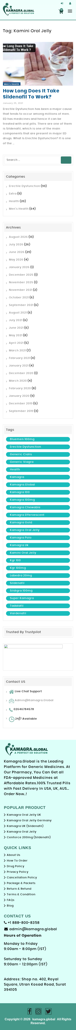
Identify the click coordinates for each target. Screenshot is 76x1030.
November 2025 (21, 282)
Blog (10, 905)
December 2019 (21, 403)
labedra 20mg (21, 575)
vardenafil (18, 613)
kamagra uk (19, 545)
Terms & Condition (21, 894)
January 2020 (19, 396)
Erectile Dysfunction (24, 186)
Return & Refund (19, 889)
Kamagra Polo (21, 537)
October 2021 (19, 297)
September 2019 (21, 411)
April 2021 (16, 343)
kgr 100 (15, 560)
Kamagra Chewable (25, 507)
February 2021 (19, 358)
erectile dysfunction (25, 447)
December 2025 (21, 275)
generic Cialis (21, 454)
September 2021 (21, 305)
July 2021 (15, 320)
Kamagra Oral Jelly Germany (29, 820)
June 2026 (17, 252)
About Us (13, 855)
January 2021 (19, 365)
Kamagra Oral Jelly (25, 530)
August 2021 (18, 312)
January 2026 (19, 267)
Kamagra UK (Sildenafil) (25, 826)
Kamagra (17, 477)
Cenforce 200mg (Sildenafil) (29, 837)
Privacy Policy (17, 872)
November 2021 (20, 290)
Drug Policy (15, 866)
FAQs (10, 900)
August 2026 (18, 237)
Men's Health (11, 84)
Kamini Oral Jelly (23, 552)
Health (14, 201)
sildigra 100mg (21, 590)
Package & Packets (21, 883)
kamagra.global (22, 484)
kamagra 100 (20, 492)
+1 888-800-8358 (23, 923)
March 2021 (17, 350)
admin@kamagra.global (34, 700)
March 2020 (18, 381)
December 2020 (21, 373)
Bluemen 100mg (22, 439)
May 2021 (15, 335)
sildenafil (17, 583)
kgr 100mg (18, 568)
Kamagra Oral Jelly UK (24, 815)
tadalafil (17, 605)
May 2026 (16, 259)
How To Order (17, 860)
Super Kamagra (22, 598)
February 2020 (20, 388)
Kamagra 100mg (22, 499)
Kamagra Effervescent (27, 515)
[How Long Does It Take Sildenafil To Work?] (38, 64)
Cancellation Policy (22, 877)
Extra (13, 193)
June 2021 (16, 328)
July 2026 (16, 244)
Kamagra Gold (21, 522)
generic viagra (22, 462)
